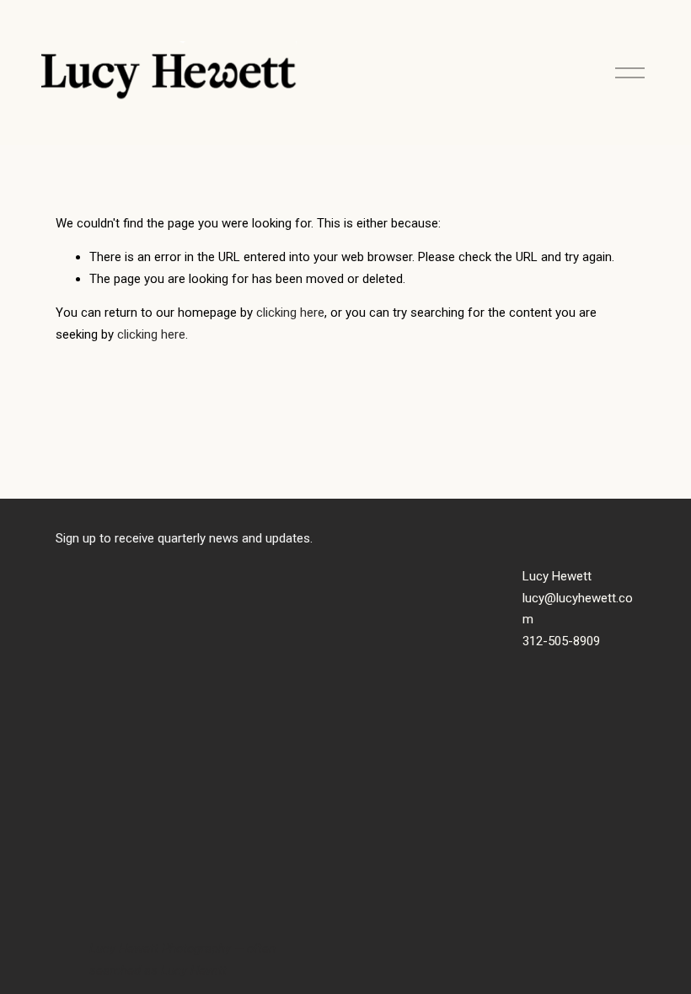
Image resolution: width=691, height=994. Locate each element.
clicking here (290, 312)
